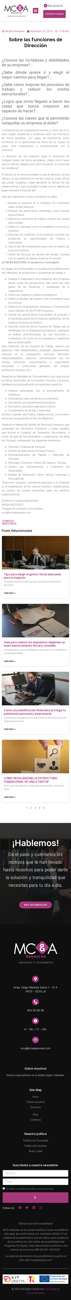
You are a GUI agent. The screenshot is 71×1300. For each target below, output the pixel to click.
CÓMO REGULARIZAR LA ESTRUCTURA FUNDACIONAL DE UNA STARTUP (30, 780)
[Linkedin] (33, 1207)
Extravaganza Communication (43, 1291)
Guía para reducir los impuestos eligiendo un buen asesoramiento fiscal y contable (34, 644)
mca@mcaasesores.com (35, 1048)
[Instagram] (40, 1207)
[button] (35, 10)
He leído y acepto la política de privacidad (29, 1189)
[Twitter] (26, 1207)
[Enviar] (35, 1197)
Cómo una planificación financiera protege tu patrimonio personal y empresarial (35, 712)
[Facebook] (19, 1207)
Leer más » (10, 593)
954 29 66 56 (55, 5)
